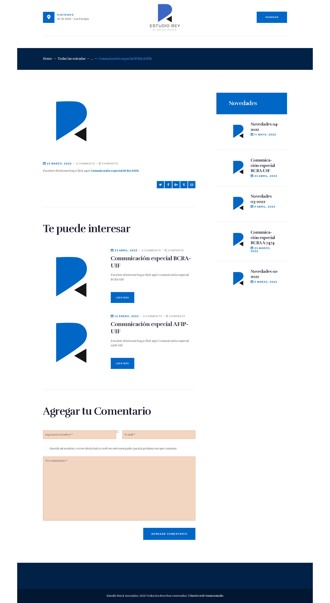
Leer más (122, 297)
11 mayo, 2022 (265, 134)
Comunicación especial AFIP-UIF (149, 328)
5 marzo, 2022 (265, 282)
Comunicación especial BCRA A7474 (115, 170)
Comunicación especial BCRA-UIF (151, 262)
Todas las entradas (71, 58)
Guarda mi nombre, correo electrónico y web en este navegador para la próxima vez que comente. (113, 448)
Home (47, 58)
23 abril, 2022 (126, 250)
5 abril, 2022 (264, 207)
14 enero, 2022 (127, 316)
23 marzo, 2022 (59, 163)
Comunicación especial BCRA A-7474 (263, 237)
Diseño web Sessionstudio (206, 595)
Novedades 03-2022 (261, 199)
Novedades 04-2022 (264, 127)
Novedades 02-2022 (264, 274)
